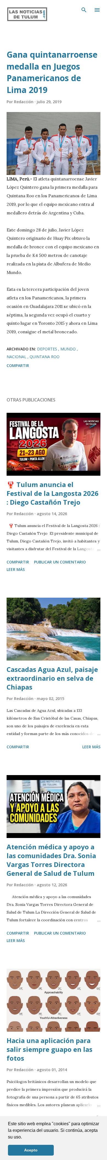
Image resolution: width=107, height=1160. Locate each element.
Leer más (16, 569)
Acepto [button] (31, 1150)
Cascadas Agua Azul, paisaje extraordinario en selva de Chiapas (52, 678)
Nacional (17, 356)
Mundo (68, 349)
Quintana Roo (45, 356)
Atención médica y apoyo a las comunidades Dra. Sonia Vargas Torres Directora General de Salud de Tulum (51, 860)
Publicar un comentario (60, 562)
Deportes (47, 349)
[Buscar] (84, 10)
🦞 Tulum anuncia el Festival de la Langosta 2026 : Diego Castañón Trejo (52, 493)
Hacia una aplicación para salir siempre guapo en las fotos (49, 1049)
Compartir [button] (18, 365)
